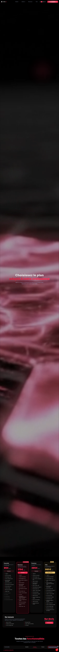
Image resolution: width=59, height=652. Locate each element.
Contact (44, 1)
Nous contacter (50, 572)
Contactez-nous (49, 622)
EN (43, 1)
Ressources (30, 1)
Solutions (23, 1)
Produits (16, 1)
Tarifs (37, 1)
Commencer (22, 572)
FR (41, 1)
